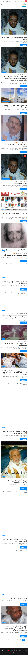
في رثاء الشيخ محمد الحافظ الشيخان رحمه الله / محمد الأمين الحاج (15, 432)
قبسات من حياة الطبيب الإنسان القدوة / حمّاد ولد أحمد (15, 344)
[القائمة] (1, 5)
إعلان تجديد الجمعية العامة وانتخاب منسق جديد (15, 214)
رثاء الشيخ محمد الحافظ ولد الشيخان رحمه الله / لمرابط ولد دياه (15, 541)
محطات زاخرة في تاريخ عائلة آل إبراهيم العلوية (16, 145)
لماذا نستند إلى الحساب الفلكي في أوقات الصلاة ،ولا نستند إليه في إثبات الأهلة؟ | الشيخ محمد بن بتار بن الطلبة (15, 78)
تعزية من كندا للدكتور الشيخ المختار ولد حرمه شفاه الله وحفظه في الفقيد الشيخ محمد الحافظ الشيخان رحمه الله (14, 629)
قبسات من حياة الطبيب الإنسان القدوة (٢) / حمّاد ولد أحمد (14, 283)
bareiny (25, 35)
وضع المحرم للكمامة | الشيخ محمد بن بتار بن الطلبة (14, 38)
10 (11, 639)
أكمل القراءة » (23, 45)
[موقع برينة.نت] (24, 5)
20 (8, 639)
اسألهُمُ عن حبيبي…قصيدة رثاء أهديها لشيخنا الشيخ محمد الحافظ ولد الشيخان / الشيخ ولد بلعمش (14, 373)
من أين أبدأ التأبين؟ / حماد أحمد (18, 598)
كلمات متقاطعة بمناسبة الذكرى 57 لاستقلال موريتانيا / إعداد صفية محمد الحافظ (14, 316)
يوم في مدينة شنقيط (20, 183)
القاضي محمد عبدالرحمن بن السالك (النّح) (15, 255)
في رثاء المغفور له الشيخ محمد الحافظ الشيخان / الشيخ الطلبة (16, 482)
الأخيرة (15, 642)
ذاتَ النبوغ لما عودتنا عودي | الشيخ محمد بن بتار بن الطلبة (14, 1)
